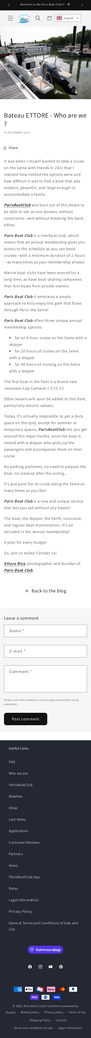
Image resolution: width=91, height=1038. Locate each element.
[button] (11, 18)
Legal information (23, 899)
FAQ (12, 761)
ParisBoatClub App (24, 876)
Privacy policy (53, 1012)
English (68, 18)
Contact (61, 1020)
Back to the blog (49, 591)
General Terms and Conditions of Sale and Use (43, 926)
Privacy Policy (20, 911)
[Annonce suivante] (82, 5)
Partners (16, 853)
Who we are (18, 773)
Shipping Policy (40, 1020)
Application (18, 830)
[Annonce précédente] (9, 5)
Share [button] (13, 147)
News (13, 865)
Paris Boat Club (34, 1006)
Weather (16, 796)
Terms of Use (77, 1012)
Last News (17, 819)
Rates (13, 888)
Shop (13, 807)
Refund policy (30, 1012)
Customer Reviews (24, 842)
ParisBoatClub (20, 784)
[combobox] (67, 18)
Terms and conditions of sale (33, 1028)
